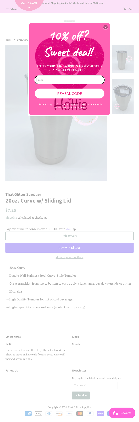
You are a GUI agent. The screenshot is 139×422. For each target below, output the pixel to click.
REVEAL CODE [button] (69, 93)
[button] (105, 27)
